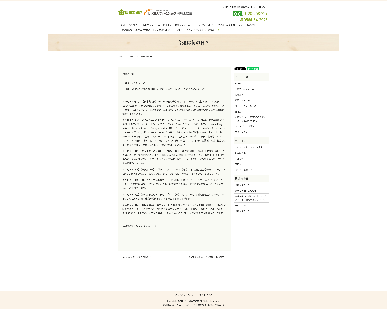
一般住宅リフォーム (150, 24)
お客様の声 (240, 152)
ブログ (180, 29)
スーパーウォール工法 (204, 24)
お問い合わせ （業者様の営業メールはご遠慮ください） (147, 29)
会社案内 (133, 24)
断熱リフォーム (182, 24)
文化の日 (190, 150)
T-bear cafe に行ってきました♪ (135, 257)
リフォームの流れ (246, 24)
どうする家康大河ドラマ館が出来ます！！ (208, 257)
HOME (123, 24)
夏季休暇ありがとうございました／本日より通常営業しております (251, 198)
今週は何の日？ (242, 185)
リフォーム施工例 (226, 24)
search (219, 29)
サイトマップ (241, 131)
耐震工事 (167, 24)
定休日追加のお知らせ (245, 190)
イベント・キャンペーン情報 (200, 29)
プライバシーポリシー (245, 126)
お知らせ (239, 158)
